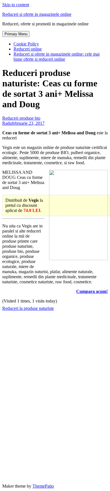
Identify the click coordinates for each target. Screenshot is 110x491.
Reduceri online (28, 49)
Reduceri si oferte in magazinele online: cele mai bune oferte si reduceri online (57, 57)
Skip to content (15, 4)
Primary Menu (16, 34)
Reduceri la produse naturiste (28, 308)
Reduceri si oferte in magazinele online (36, 14)
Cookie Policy (26, 43)
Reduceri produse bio (21, 118)
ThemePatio (43, 486)
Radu (7, 123)
